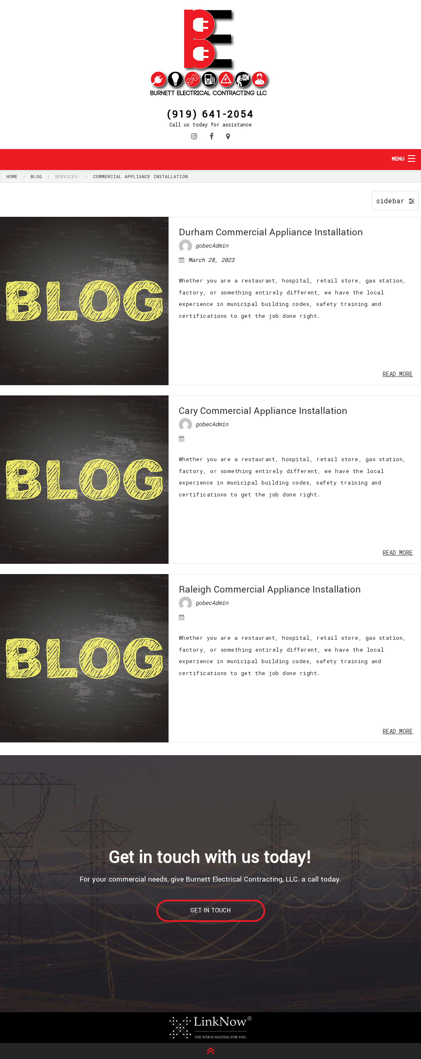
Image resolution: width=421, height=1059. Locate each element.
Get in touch (210, 910)
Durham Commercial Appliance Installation (271, 232)
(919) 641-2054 (210, 113)
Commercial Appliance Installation (140, 176)
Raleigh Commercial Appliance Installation (270, 589)
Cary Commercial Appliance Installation (263, 411)
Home (12, 176)
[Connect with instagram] (194, 136)
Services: (67, 176)
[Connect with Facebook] (212, 136)
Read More (398, 374)
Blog (36, 176)
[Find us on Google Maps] (228, 136)
